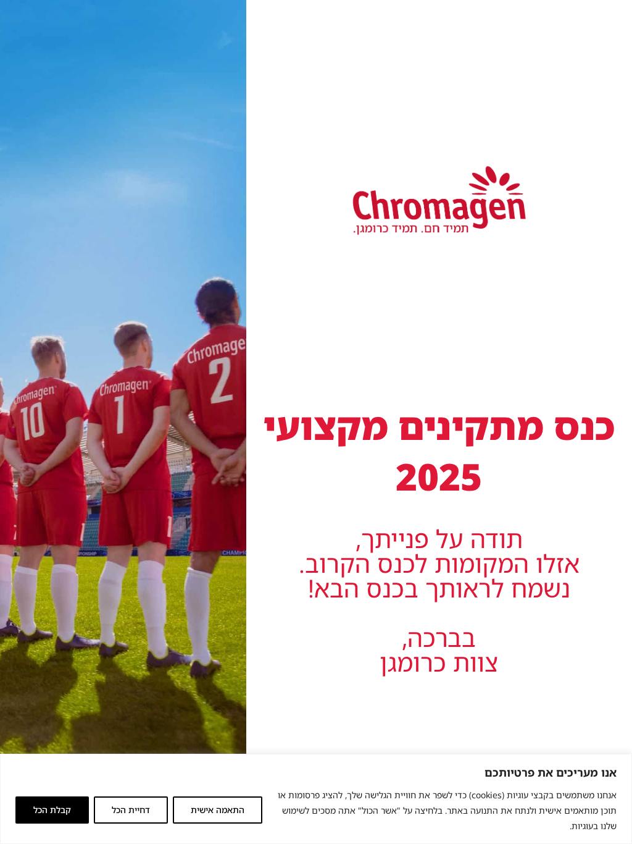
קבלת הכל (52, 810)
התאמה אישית (217, 810)
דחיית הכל (131, 810)
